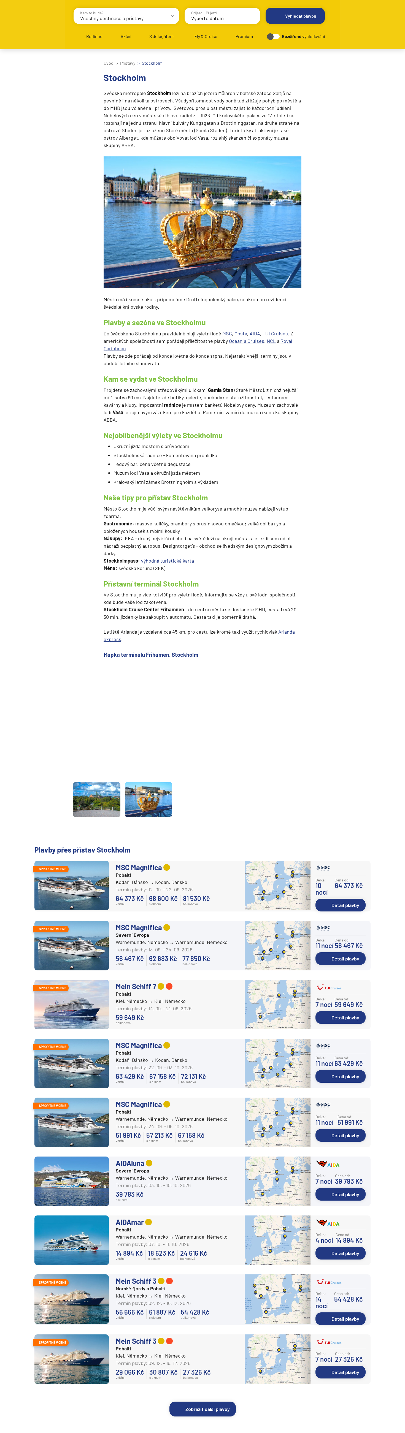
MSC (227, 333)
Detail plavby (345, 905)
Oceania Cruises (246, 341)
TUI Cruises (275, 333)
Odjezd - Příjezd (204, 12)
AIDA (255, 333)
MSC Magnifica (139, 867)
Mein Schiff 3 (136, 1281)
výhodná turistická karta (167, 561)
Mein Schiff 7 (136, 986)
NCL (271, 341)
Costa (240, 333)
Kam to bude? (91, 12)
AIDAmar (130, 1222)
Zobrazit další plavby (207, 1409)
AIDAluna (130, 1163)
